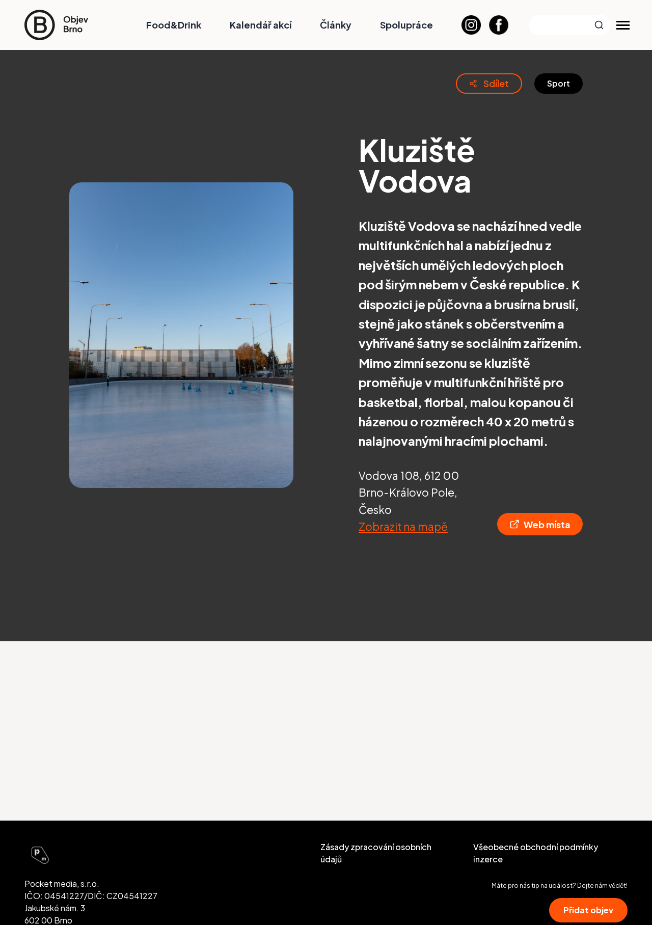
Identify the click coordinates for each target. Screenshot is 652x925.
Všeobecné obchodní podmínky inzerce (535, 852)
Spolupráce (406, 25)
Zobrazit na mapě (403, 526)
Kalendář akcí (260, 25)
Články (335, 25)
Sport (558, 83)
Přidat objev (588, 910)
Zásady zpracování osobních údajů (375, 852)
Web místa (547, 524)
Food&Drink (173, 25)
